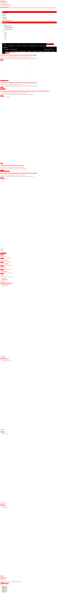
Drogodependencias (3, 80)
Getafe (22, 56)
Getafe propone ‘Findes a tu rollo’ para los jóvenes (11, 165)
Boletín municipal (3, 267)
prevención (28, 56)
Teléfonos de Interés (5, 279)
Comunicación (11, 56)
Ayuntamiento (5, 47)
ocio (19, 84)
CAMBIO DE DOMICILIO (7, 25)
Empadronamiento (6, 22)
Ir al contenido (2, 582)
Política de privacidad (3, 577)
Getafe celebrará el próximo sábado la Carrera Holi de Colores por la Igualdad (18, 173)
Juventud (1, 163)
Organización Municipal (13, 49)
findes (13, 167)
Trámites (4, 15)
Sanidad (7, 80)
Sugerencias (5, 17)
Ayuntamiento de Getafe (4, 4)
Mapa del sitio (29, 580)
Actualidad (4, 13)
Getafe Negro (2, 275)
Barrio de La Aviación (42, 45)
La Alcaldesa (6, 49)
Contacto (1, 579)
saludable (21, 84)
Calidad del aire (4, 278)
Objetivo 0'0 (25, 56)
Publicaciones (2, 254)
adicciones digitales (16, 56)
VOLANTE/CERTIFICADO (7, 29)
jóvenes (18, 167)
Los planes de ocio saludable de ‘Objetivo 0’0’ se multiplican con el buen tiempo (18, 82)
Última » (8, 178)
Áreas (4, 52)
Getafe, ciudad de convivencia (33, 45)
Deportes (1, 89)
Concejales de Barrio (3, 271)
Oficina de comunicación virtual (49, 49)
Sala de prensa (5, 171)
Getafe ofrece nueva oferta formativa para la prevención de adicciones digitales (18, 55)
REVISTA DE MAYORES (4, 263)
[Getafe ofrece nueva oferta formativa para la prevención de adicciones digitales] (10, 52)
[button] (4, 583)
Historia (6, 45)
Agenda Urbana (25, 45)
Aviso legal (2, 576)
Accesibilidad (2, 575)
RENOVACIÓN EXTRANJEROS (8, 27)
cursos (20, 56)
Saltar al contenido (3, 0)
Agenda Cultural (18, 45)
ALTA (5, 24)
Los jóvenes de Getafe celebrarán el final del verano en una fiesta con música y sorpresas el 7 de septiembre (24, 91)
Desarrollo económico (11, 45)
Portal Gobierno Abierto (7, 20)
